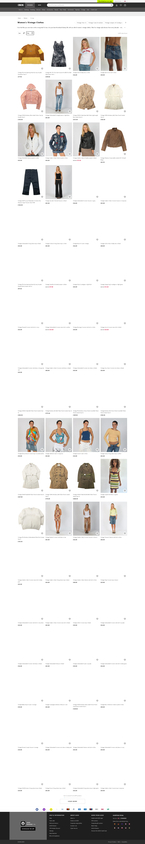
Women (26, 18)
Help (50, 818)
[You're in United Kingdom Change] (125, 1)
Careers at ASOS (74, 820)
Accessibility (124, 842)
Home (19, 18)
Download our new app (105, 1)
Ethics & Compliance (54, 836)
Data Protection (53, 833)
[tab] (20, 10)
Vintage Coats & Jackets (96, 23)
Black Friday (94, 825)
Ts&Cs (119, 842)
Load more (72, 801)
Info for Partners (95, 828)
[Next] (126, 22)
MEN (39, 5)
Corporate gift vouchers (97, 823)
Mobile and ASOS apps (97, 818)
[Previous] (75, 22)
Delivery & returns (53, 823)
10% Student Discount (54, 828)
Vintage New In (81, 23)
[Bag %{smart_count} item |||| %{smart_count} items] (125, 5)
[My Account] (117, 5)
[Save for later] (42, 68)
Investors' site (73, 825)
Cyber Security (74, 828)
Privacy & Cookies (112, 842)
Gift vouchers (94, 820)
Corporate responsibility (76, 823)
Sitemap (51, 831)
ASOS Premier (52, 825)
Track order (52, 820)
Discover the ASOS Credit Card (99, 831)
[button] (114, 824)
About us (72, 818)
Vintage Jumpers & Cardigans (114, 23)
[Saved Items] (121, 5)
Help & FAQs (118, 1)
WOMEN (30, 5)
